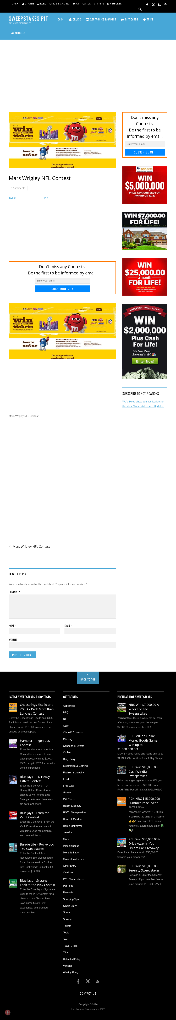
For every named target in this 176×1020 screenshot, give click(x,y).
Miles (66, 839)
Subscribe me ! (62, 289)
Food (66, 779)
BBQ (66, 712)
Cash (66, 725)
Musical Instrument (74, 859)
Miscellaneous (71, 845)
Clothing (67, 739)
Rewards (68, 892)
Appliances (69, 705)
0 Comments (18, 188)
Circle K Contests (73, 732)
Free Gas (68, 785)
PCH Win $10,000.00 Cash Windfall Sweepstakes (143, 771)
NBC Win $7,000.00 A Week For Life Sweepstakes (144, 709)
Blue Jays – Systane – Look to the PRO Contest (37, 882)
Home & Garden (72, 819)
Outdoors (68, 872)
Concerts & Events (73, 745)
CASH (14, 3)
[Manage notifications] (7, 1012)
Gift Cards (69, 799)
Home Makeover (72, 825)
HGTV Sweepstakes (74, 812)
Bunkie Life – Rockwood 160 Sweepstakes (37, 846)
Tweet (12, 197)
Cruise (66, 752)
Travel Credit (70, 945)
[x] (153, 4)
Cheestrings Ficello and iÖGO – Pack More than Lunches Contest (37, 709)
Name (12, 625)
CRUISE (29, 3)
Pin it (45, 197)
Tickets (67, 925)
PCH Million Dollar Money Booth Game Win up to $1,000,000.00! (137, 742)
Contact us (88, 993)
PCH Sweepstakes (74, 879)
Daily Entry (69, 759)
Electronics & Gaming (75, 765)
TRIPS (100, 3)
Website (13, 639)
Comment (14, 592)
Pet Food (68, 885)
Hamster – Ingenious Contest (35, 743)
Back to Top (88, 679)
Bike (65, 719)
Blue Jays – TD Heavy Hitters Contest (35, 779)
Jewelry (67, 832)
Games (67, 792)
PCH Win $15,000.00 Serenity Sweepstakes (144, 868)
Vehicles (68, 965)
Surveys (68, 919)
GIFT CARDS (83, 3)
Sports (66, 912)
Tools (66, 932)
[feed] (159, 4)
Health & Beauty (72, 805)
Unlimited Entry (71, 959)
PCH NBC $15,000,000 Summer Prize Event (144, 800)
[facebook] (147, 4)
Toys (65, 939)
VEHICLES (115, 3)
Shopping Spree (72, 899)
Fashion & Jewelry (73, 772)
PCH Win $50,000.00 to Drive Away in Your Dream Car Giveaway (145, 843)
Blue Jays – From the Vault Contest (34, 815)
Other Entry (69, 865)
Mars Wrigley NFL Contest (29, 546)
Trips (66, 952)
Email (68, 625)
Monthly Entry (71, 852)
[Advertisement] (88, 71)
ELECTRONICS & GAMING (54, 3)
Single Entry (70, 905)
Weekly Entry (70, 972)
